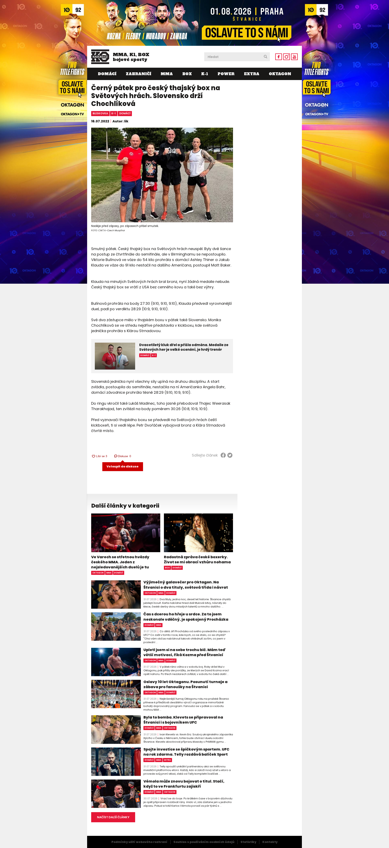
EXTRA (251, 73)
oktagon (98, 572)
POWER (226, 73)
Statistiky (248, 842)
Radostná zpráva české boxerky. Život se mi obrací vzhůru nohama (197, 559)
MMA (167, 73)
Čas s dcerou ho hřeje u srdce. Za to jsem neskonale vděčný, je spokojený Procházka (185, 617)
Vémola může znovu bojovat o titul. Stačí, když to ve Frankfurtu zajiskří (183, 784)
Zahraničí (138, 73)
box (167, 567)
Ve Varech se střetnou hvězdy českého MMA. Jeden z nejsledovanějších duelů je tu (120, 562)
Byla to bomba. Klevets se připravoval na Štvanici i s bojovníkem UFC (183, 720)
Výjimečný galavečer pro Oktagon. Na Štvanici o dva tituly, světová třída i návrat (185, 585)
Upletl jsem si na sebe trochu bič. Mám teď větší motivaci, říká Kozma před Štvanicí (184, 652)
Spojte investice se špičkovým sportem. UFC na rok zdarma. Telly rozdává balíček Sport (186, 752)
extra (167, 760)
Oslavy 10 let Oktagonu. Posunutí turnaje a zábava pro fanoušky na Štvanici (185, 684)
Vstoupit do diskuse (123, 466)
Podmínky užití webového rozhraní (139, 842)
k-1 (113, 113)
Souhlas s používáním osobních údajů (203, 842)
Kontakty (270, 842)
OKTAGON (280, 73)
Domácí (107, 73)
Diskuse (124, 456)
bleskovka (100, 113)
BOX (187, 73)
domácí (124, 113)
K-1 (204, 73)
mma (108, 572)
